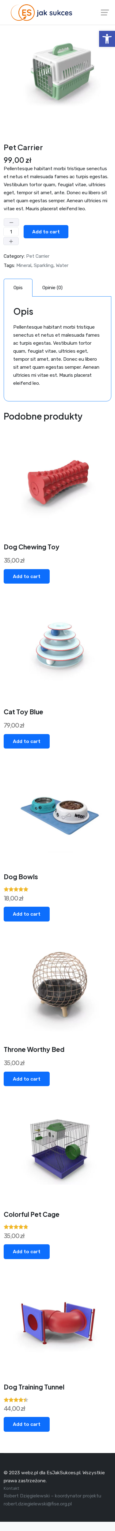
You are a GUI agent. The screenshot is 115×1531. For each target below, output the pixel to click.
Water (62, 265)
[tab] (18, 288)
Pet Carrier (37, 256)
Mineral (23, 265)
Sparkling (43, 265)
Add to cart (46, 232)
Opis (18, 287)
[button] (107, 39)
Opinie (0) (52, 287)
